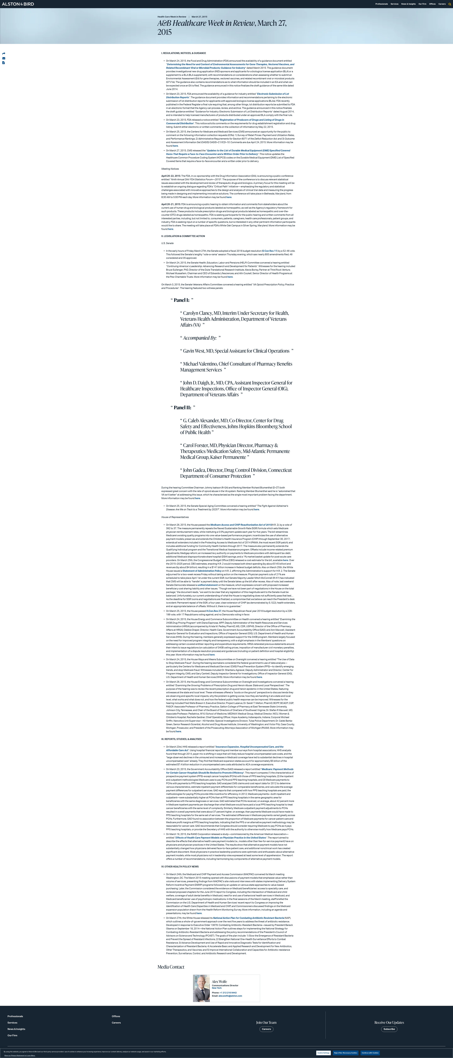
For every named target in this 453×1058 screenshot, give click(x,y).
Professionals (381, 4)
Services (394, 4)
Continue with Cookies (370, 1053)
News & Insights (408, 4)
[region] (226, 1053)
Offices (432, 4)
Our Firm (422, 4)
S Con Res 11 (269, 251)
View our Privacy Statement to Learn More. (19, 1055)
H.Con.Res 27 (213, 611)
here (175, 146)
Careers (442, 4)
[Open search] (450, 4)
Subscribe (389, 1029)
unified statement (208, 585)
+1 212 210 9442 (228, 993)
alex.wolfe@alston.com (230, 996)
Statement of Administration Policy (202, 571)
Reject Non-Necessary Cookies (345, 1053)
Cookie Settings (323, 1053)
